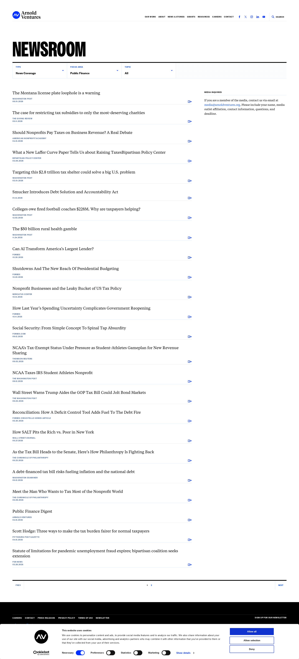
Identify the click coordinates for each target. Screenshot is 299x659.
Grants (191, 17)
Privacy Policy (66, 618)
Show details (183, 653)
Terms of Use (85, 618)
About (161, 17)
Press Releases (46, 618)
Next (280, 585)
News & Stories (176, 17)
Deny (252, 649)
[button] (39, 70)
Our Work (150, 17)
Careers (217, 17)
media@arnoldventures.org (222, 104)
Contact (229, 17)
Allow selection (252, 640)
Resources (204, 17)
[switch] (110, 652)
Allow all (251, 631)
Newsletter (102, 618)
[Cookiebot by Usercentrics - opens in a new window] (41, 653)
